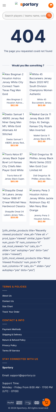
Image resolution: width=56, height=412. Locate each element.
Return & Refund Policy (14, 340)
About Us (7, 295)
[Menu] (4, 5)
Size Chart (7, 306)
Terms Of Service (11, 350)
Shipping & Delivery (12, 334)
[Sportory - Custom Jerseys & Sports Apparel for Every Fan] (28, 5)
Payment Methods (11, 329)
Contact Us (8, 301)
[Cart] (50, 5)
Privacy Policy (9, 345)
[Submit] (49, 16)
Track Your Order (10, 312)
